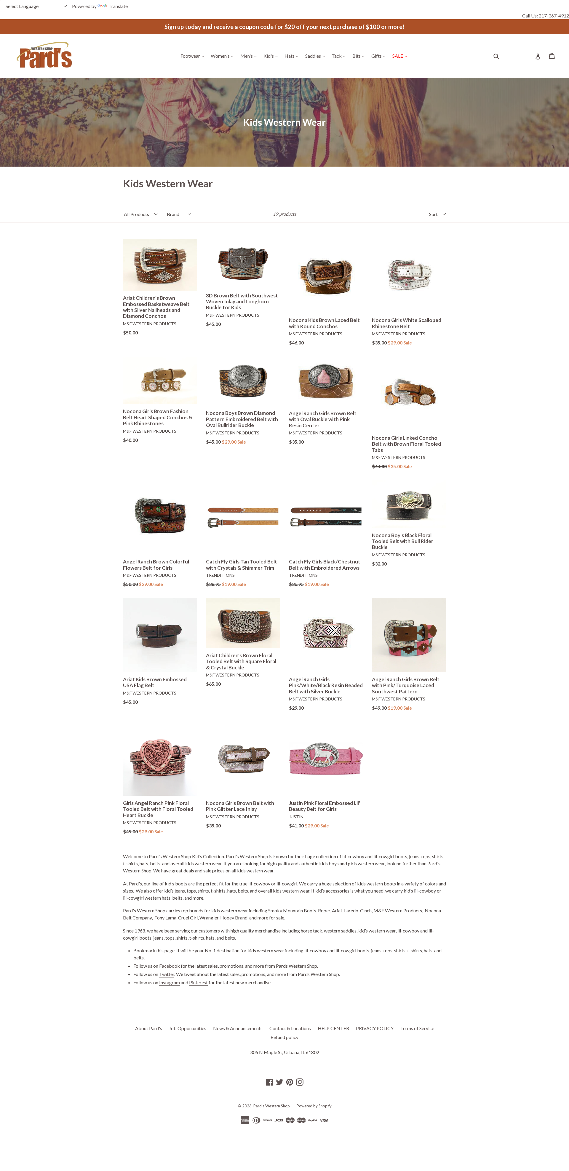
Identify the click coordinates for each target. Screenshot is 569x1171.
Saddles (316, 56)
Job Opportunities (187, 1028)
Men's (250, 56)
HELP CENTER (333, 1028)
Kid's (272, 56)
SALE (401, 56)
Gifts (380, 56)
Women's (223, 56)
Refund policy (284, 1037)
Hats (292, 56)
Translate (118, 6)
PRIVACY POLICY (375, 1028)
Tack (340, 56)
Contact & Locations (290, 1028)
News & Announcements (238, 1028)
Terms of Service (417, 1028)
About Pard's (148, 1028)
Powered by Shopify (314, 1106)
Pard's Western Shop (271, 1106)
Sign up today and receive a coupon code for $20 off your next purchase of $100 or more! (284, 26)
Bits (359, 56)
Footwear (193, 56)
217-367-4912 (554, 15)
